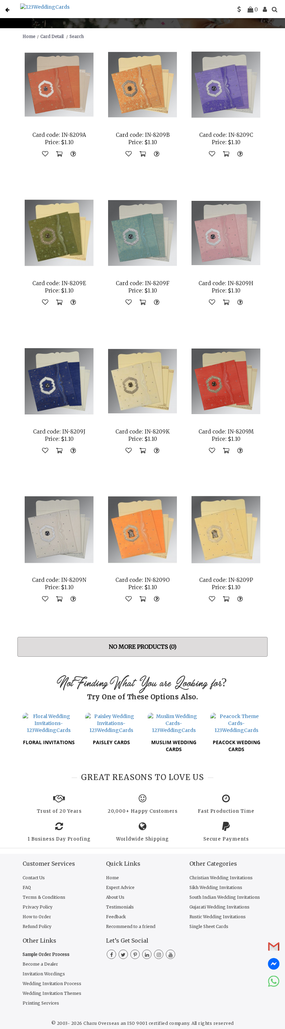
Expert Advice (120, 887)
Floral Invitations (49, 742)
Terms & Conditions (44, 897)
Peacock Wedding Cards (236, 746)
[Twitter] (123, 955)
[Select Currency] (239, 9)
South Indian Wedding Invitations (224, 897)
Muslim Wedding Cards (173, 746)
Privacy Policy (37, 907)
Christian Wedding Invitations (221, 877)
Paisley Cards (111, 742)
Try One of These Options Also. (142, 697)
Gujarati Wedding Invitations (219, 907)
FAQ (27, 887)
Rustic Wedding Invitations (217, 916)
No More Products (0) (143, 646)
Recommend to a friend (130, 926)
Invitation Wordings (44, 973)
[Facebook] (111, 955)
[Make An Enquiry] (73, 153)
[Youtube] (170, 955)
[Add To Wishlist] (45, 153)
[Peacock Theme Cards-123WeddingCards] (236, 722)
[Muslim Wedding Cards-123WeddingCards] (174, 722)
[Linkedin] (146, 955)
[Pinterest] (135, 955)
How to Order (37, 916)
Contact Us (34, 877)
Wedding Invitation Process (52, 983)
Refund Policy (37, 926)
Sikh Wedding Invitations (215, 887)
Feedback (116, 916)
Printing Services (41, 1003)
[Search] (274, 9)
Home (112, 877)
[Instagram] (158, 955)
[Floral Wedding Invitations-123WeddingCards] (49, 722)
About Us (115, 897)
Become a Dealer (40, 964)
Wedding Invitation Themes (52, 993)
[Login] (264, 9)
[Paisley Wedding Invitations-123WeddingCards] (111, 722)
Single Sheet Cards (208, 926)
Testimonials (120, 907)
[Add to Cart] (59, 153)
